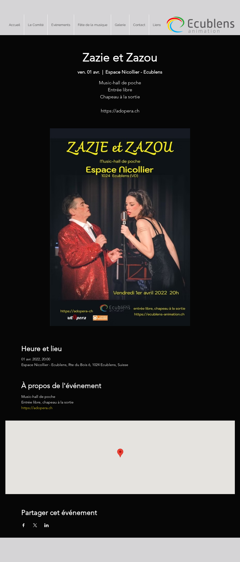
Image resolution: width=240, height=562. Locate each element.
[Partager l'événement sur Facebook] (23, 525)
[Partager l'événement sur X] (35, 525)
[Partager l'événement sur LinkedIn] (46, 525)
